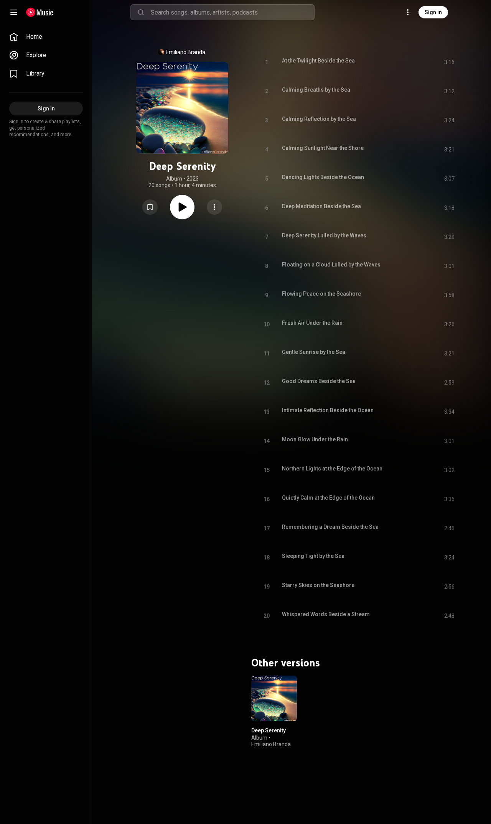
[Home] (39, 12)
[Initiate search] (141, 12)
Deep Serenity (268, 730)
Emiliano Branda (185, 52)
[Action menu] (214, 207)
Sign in (433, 12)
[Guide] (13, 12)
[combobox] (232, 12)
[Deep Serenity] (274, 698)
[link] (46, 37)
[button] (150, 207)
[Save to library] (150, 207)
